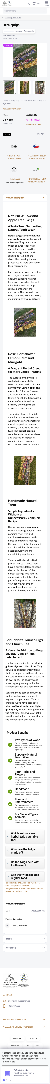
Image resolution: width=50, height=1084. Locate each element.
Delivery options (33, 124)
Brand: (10, 38)
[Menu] (46, 3)
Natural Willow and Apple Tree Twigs (20, 883)
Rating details (29, 31)
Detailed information (12, 109)
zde (13, 1061)
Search (43, 11)
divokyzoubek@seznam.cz (19, 1001)
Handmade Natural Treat (23, 888)
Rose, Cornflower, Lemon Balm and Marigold (22, 886)
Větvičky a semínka (19, 925)
